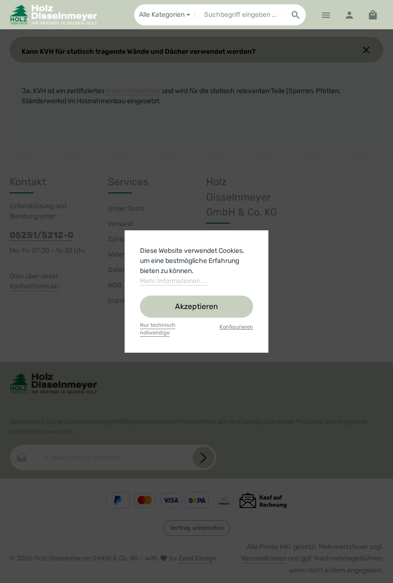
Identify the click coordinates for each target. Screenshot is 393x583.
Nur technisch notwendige (157, 329)
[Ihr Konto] (349, 14)
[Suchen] (296, 15)
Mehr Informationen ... (174, 281)
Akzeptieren (196, 306)
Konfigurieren (236, 327)
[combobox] (240, 15)
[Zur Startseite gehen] (53, 15)
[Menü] (325, 14)
